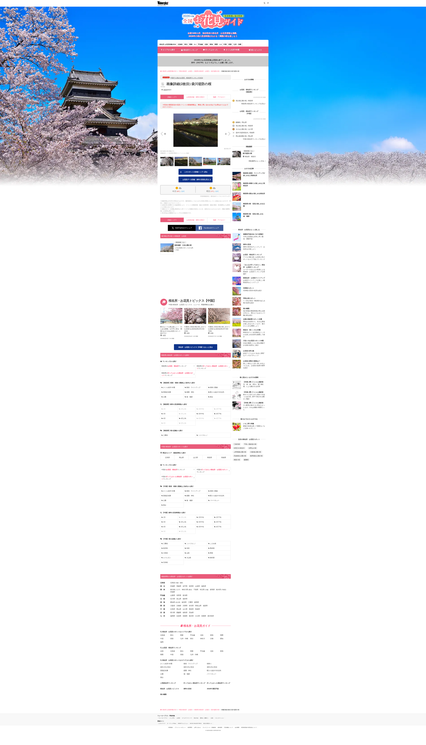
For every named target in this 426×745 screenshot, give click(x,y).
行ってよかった (211, 49)
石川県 (172, 599)
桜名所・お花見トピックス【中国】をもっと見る (195, 347)
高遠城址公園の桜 (240, 456)
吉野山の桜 (252, 448)
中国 (225, 44)
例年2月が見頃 (165, 667)
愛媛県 (179, 612)
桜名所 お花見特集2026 (168, 44)
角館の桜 (237, 460)
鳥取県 (165, 89)
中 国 (162, 609)
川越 (206, 590)
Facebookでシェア (211, 228)
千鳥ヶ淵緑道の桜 (250, 444)
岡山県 (181, 457)
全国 (161, 651)
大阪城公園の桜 (255, 452)
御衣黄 (212, 558)
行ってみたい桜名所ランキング (194, 683)
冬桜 (187, 548)
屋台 (211, 397)
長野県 (179, 595)
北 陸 (162, 599)
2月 (164, 517)
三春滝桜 (237, 444)
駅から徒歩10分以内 (217, 392)
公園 (164, 397)
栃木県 (218, 589)
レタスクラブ (162, 723)
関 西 (162, 606)
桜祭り (209, 664)
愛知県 (172, 602)
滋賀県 (205, 606)
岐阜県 (184, 602)
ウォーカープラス (163, 718)
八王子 (178, 590)
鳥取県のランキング (174, 366)
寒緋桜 (212, 548)
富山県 (179, 599)
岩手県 (185, 586)
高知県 (191, 612)
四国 (230, 44)
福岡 (161, 642)
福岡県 (172, 616)
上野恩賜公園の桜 (240, 452)
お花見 (178, 718)
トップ (171, 97)
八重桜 (165, 435)
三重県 (190, 602)
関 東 (162, 589)
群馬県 (212, 589)
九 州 (162, 616)
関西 (216, 44)
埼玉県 (202, 589)
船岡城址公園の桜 (256, 456)
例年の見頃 (195, 97)
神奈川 (202, 638)
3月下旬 (218, 414)
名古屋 (178, 602)
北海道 (180, 44)
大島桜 (165, 553)
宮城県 (172, 586)
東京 (195, 44)
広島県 (167, 457)
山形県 (197, 586)
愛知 (221, 638)
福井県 (185, 599)
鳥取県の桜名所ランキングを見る (253, 103)
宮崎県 (203, 616)
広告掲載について (228, 727)
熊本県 (191, 616)
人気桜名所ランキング (168, 683)
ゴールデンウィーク (187, 718)
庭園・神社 (190, 392)
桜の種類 (163, 694)
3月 (164, 414)
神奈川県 (185, 589)
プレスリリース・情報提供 (209, 727)
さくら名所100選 (232, 49)
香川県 (172, 612)
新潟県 (185, 595)
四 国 (162, 612)
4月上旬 (183, 418)
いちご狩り (172, 718)
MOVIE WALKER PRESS (195, 723)
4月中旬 (201, 527)
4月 (164, 418)
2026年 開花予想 (213, 689)
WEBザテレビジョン (183, 723)
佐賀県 (179, 616)
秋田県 (191, 586)
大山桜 (188, 558)
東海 (211, 44)
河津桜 (165, 562)
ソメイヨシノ (203, 435)
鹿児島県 (211, 616)
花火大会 (196, 718)
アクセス (218, 97)
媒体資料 (220, 727)
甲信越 (200, 44)
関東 (190, 44)
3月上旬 (183, 522)
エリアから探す (169, 49)
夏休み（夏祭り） (204, 718)
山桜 (187, 553)
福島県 (203, 586)
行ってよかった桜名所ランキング (218, 683)
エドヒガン (167, 558)
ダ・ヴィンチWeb (171, 723)
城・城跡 (189, 397)
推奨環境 (190, 727)
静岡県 (196, 602)
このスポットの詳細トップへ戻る (195, 172)
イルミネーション (219, 718)
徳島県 (185, 612)
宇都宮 (224, 590)
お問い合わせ (197, 727)
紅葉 (212, 718)
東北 (185, 44)
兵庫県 (185, 606)
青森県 (179, 586)
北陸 (206, 44)
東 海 (162, 602)
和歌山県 (198, 606)
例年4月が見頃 (212, 667)
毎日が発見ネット (207, 723)
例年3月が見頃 (189, 667)
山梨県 (172, 595)
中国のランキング (173, 469)
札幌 (177, 583)
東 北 (162, 586)
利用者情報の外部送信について (249, 727)
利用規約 (170, 727)
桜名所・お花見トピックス (169, 689)
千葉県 (196, 589)
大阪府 (172, 606)
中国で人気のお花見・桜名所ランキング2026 (186, 78)
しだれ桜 (213, 543)
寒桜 (211, 553)
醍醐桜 (246, 460)
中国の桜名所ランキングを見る (254, 139)
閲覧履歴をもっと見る (257, 161)
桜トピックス (256, 50)
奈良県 (191, 606)
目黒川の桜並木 (239, 448)
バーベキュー (214, 500)
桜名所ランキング (190, 50)
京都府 (179, 606)
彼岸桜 (165, 548)
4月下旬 (218, 527)
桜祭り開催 (214, 387)
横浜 (190, 590)
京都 (220, 44)
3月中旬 (201, 414)
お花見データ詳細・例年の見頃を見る (196, 179)
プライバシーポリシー (180, 727)
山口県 (195, 457)
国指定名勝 (167, 392)
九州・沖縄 (237, 44)
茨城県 (172, 592)
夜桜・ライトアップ (193, 387)
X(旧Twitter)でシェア (183, 228)
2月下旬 (218, 517)
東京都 (172, 589)
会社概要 (237, 727)
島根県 (223, 457)
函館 (181, 583)
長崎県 (185, 616)
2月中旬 (201, 517)
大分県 (197, 616)
